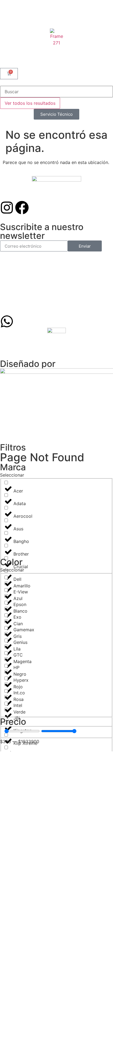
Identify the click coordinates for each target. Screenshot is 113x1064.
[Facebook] (22, 207)
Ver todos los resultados (30, 103)
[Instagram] (7, 207)
